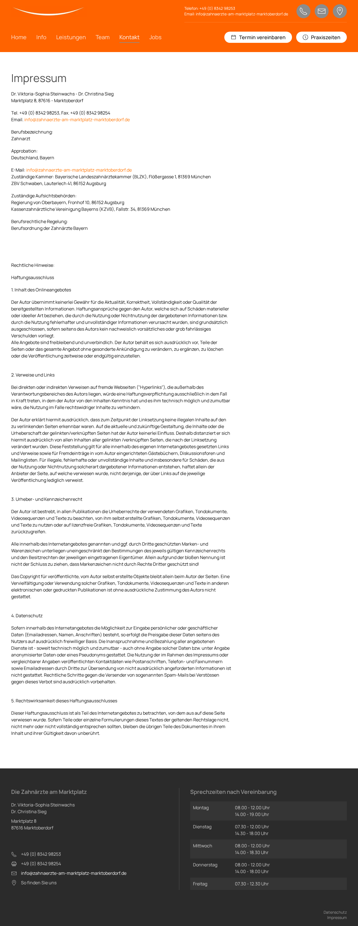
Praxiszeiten (325, 37)
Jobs (155, 37)
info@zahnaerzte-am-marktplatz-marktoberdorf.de (242, 14)
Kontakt (129, 37)
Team (103, 37)
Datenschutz (335, 912)
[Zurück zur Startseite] (49, 11)
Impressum (337, 917)
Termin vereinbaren (262, 37)
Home (19, 37)
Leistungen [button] (71, 37)
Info (41, 37)
